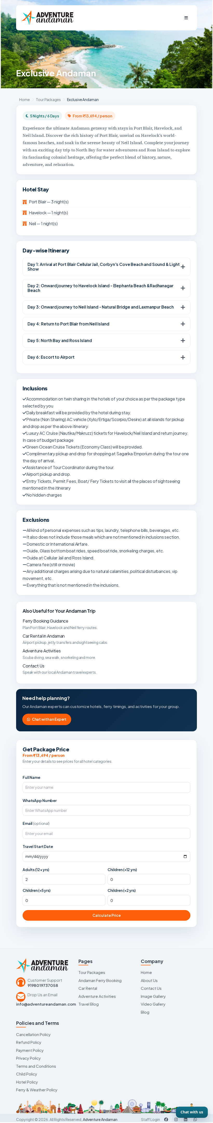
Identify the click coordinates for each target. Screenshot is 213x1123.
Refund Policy (28, 1042)
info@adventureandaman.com (46, 1003)
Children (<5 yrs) (36, 890)
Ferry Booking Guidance (45, 621)
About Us (149, 980)
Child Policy (26, 1073)
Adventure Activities (42, 650)
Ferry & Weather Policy (36, 1089)
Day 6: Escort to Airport (51, 357)
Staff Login (150, 1119)
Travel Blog (88, 1003)
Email (36, 823)
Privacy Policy (28, 1057)
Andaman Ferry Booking (100, 980)
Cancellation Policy (33, 1034)
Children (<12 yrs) (122, 869)
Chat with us (192, 1111)
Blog (145, 1012)
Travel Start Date (38, 846)
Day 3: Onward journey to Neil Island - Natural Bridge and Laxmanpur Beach (101, 306)
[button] (186, 18)
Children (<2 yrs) (122, 890)
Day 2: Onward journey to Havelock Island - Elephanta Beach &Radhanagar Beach (100, 288)
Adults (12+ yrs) (36, 869)
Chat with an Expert (49, 719)
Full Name (31, 777)
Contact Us (33, 666)
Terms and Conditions (36, 1066)
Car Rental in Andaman (44, 636)
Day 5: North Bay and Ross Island (60, 340)
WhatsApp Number (40, 800)
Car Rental (87, 988)
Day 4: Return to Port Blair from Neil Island (68, 323)
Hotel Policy (27, 1081)
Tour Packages (48, 99)
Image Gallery (153, 996)
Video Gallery (153, 1003)
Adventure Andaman (100, 1119)
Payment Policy (30, 1050)
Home (24, 99)
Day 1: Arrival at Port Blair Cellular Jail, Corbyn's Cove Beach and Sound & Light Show (103, 267)
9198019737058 (43, 985)
